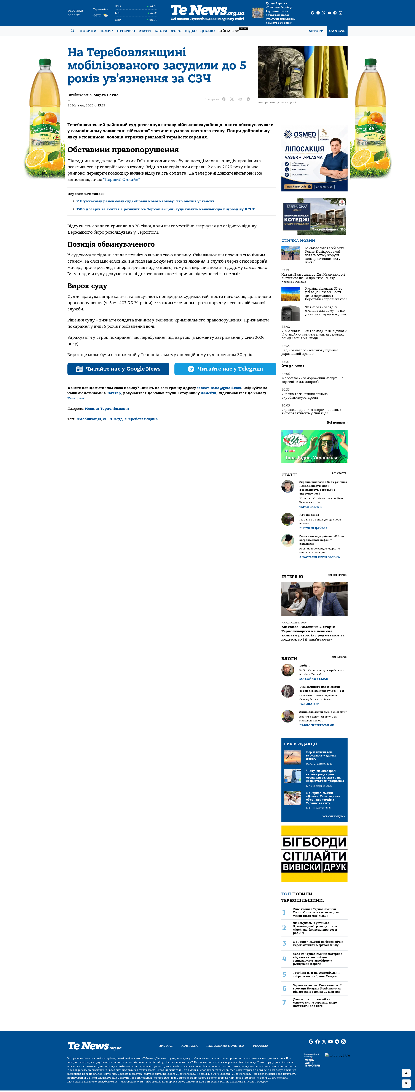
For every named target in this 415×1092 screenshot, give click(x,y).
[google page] (312, 13)
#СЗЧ (107, 419)
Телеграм (76, 398)
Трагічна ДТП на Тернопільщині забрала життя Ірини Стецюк (316, 974)
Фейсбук (208, 393)
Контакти (189, 1045)
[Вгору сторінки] (406, 1073)
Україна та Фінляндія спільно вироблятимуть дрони (304, 395)
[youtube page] (329, 13)
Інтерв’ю (126, 31)
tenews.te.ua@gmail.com (219, 388)
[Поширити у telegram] (248, 99)
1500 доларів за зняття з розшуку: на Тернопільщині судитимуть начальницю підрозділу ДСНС (166, 209)
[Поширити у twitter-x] (232, 99)
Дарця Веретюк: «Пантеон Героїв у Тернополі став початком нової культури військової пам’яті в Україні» (280, 13)
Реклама (260, 1045)
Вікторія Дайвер (313, 528)
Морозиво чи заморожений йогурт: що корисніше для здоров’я (312, 380)
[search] (72, 31)
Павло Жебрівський (316, 725)
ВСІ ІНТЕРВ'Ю (337, 575)
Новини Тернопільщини (107, 409)
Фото (176, 31)
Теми (105, 31)
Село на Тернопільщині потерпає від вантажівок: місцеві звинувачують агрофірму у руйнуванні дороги (317, 958)
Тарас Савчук (310, 507)
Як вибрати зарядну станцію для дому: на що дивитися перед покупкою (326, 310)
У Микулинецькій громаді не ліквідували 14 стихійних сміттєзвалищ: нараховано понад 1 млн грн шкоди (313, 334)
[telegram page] (335, 13)
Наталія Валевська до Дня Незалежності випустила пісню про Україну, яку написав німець (313, 278)
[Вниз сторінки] (406, 1083)
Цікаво (207, 31)
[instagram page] (340, 13)
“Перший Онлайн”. (121, 179)
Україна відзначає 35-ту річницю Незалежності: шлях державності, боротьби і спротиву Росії (326, 294)
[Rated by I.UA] (337, 1055)
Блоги (161, 31)
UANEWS (337, 31)
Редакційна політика (225, 1045)
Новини (88, 31)
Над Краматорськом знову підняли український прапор (309, 352)
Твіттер (114, 393)
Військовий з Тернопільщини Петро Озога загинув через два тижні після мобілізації (316, 912)
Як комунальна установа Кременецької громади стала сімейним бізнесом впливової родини (315, 928)
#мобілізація (89, 419)
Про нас (166, 1045)
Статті (145, 31)
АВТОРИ (316, 31)
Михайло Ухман (313, 679)
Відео (191, 31)
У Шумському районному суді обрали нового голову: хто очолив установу (145, 201)
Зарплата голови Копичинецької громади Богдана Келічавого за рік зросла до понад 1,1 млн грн (317, 989)
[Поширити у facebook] (224, 99)
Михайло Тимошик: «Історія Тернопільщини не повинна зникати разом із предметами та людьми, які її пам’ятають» (313, 633)
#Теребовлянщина (141, 419)
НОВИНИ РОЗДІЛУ (333, 816)
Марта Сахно (105, 95)
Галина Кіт (309, 704)
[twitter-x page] (323, 13)
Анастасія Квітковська (319, 557)
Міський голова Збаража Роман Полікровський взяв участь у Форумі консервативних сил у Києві (325, 255)
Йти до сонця (292, 366)
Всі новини (337, 422)
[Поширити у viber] (240, 99)
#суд (118, 419)
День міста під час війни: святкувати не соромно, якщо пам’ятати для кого (315, 1003)
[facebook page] (318, 13)
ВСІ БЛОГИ (339, 657)
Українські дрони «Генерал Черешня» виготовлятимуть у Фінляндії (311, 411)
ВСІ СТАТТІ (340, 473)
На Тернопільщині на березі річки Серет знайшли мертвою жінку (318, 943)
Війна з (232, 30)
